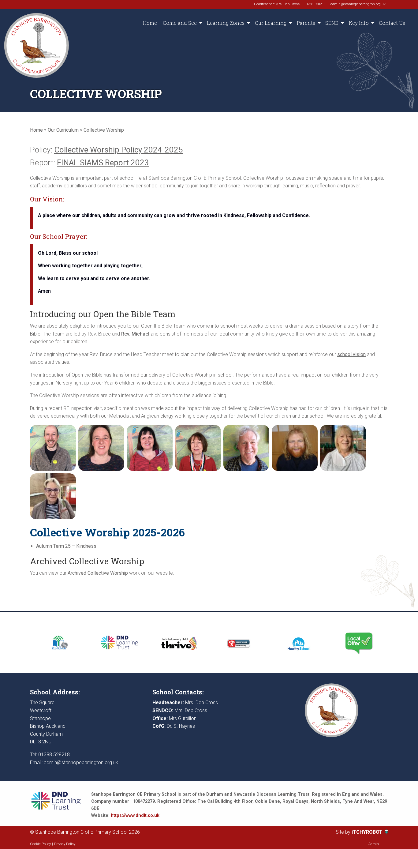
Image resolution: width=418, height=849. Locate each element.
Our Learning (270, 23)
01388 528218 (315, 4)
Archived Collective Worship (98, 573)
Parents (306, 23)
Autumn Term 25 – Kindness (66, 546)
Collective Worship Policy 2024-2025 (118, 149)
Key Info (359, 23)
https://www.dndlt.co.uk (135, 815)
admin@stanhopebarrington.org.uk (358, 4)
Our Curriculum (63, 130)
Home (150, 23)
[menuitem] (150, 23)
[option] (60, 642)
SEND (331, 23)
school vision (351, 354)
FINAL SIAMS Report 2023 (103, 162)
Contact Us (392, 23)
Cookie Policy (40, 844)
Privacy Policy (64, 844)
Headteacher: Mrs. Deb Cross (277, 4)
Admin (373, 844)
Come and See (180, 23)
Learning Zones (225, 23)
